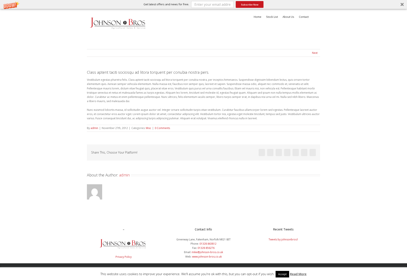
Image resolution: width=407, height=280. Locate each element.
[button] (203, 4)
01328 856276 (206, 248)
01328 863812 (207, 243)
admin (94, 128)
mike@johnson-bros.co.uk (207, 252)
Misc (148, 128)
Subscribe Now (249, 4)
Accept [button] (282, 274)
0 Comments (162, 128)
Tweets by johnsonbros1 (283, 239)
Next (315, 53)
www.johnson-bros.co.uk (207, 256)
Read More (298, 274)
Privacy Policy (124, 257)
